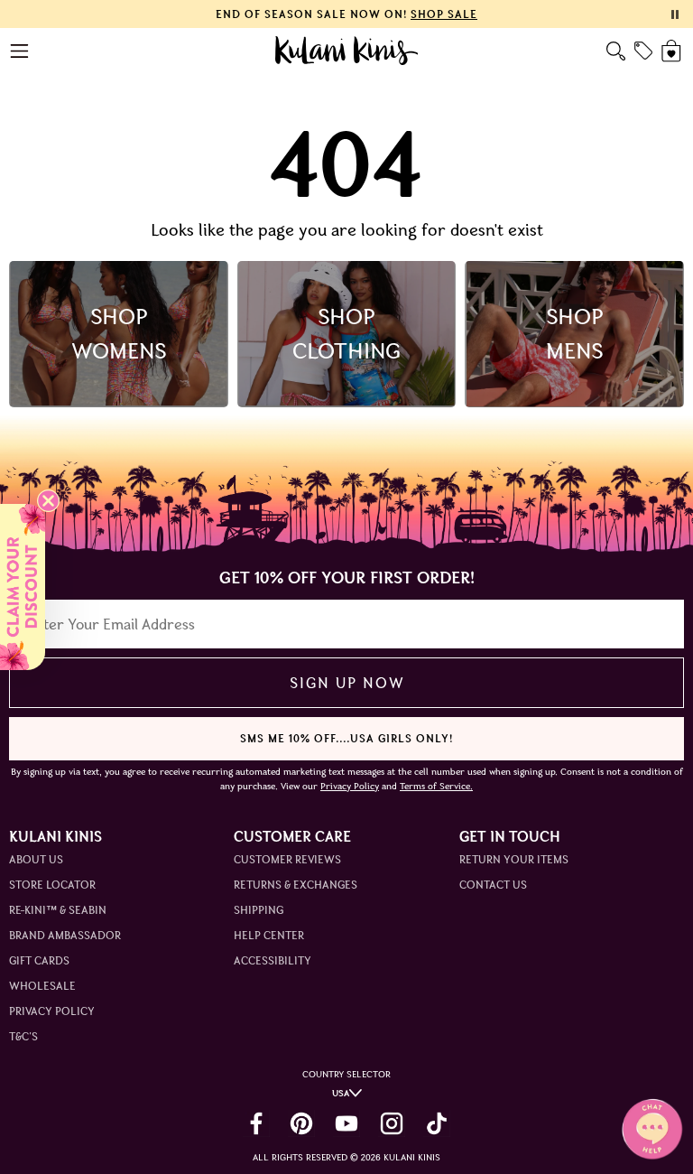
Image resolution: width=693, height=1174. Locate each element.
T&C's (23, 1036)
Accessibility (272, 960)
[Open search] (615, 51)
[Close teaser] (48, 500)
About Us (36, 859)
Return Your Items (513, 859)
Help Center (269, 935)
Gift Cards (39, 960)
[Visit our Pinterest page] (301, 1123)
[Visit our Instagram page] (391, 1123)
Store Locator (52, 884)
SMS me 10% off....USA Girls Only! (346, 738)
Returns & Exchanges (295, 884)
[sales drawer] (643, 51)
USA (340, 1093)
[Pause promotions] (675, 14)
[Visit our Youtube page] (346, 1123)
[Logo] (347, 50)
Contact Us (493, 884)
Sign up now (347, 683)
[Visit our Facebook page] (256, 1123)
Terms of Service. (436, 786)
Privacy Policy (52, 1011)
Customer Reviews (287, 859)
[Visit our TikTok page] (436, 1123)
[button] (22, 587)
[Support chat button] (652, 1128)
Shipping (258, 910)
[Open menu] (20, 51)
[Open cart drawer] (672, 51)
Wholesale (42, 985)
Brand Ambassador (65, 935)
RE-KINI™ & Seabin (57, 910)
